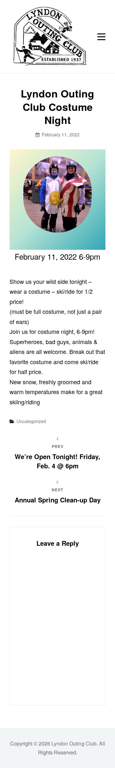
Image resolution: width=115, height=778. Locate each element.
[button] (48, 36)
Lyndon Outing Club (73, 743)
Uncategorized (31, 421)
